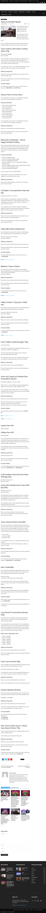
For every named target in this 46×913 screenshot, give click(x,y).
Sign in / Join (12, 0)
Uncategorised (34, 877)
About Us (26, 909)
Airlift (23, 872)
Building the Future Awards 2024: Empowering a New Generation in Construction (14, 818)
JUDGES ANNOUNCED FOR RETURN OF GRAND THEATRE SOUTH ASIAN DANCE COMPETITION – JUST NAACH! (25, 818)
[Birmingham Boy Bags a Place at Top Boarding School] (18, 878)
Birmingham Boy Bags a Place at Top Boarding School (26, 878)
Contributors (21, 11)
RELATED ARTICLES (5, 787)
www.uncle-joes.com (8, 418)
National (33, 879)
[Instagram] (40, 2)
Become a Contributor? (23, 0)
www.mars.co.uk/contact (9, 259)
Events (10, 14)
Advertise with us (21, 909)
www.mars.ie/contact (8, 335)
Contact (37, 0)
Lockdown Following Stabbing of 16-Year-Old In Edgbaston (7, 767)
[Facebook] (38, 2)
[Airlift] (18, 874)
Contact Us (31, 909)
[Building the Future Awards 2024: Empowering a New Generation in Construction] (15, 811)
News (6, 11)
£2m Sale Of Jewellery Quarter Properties (24, 767)
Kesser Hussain (4, 23)
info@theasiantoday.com (22, 905)
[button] (43, 13)
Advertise (30, 0)
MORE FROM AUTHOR (14, 787)
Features (15, 11)
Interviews (33, 882)
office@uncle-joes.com (8, 415)
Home (2, 11)
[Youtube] (44, 2)
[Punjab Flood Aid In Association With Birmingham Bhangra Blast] (5, 793)
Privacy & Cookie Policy (38, 909)
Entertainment (3, 795)
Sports (33, 11)
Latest (33, 873)
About (34, 0)
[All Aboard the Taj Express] (18, 869)
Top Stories (5, 19)
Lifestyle (10, 11)
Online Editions (4, 14)
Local (5, 17)
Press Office (17, 0)
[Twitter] (42, 2)
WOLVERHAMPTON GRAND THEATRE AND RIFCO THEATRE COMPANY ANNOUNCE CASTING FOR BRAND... (10, 883)
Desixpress (13, 795)
